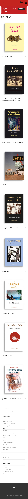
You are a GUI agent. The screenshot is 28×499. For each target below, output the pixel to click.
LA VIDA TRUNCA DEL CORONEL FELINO (12, 228)
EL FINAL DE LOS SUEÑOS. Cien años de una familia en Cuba (11, 99)
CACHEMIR (5, 271)
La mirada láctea (7, 56)
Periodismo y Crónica (9, 445)
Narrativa (5, 428)
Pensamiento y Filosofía (9, 435)
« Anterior (6, 408)
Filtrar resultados (7, 421)
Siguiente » (14, 411)
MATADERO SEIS (7, 356)
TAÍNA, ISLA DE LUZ (8, 313)
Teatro (5, 440)
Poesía (5, 431)
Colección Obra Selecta (9, 423)
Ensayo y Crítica (7, 426)
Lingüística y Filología (9, 433)
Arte (4, 438)
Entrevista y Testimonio (9, 447)
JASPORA (4, 185)
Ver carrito (21, 8)
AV (2, 3)
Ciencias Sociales (8, 442)
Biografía (5, 449)
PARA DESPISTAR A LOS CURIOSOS (12, 142)
